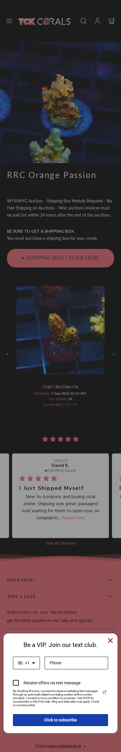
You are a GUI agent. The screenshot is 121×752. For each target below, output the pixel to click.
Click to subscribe (60, 720)
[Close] (110, 640)
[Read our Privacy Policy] (104, 692)
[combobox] (26, 663)
